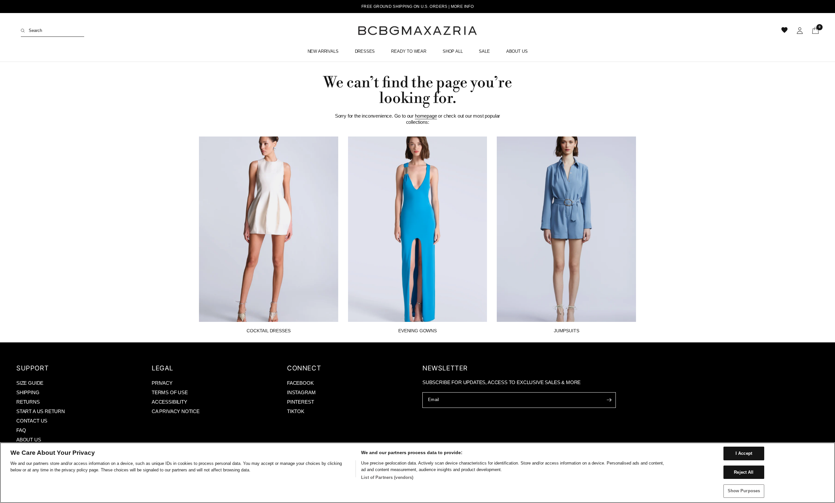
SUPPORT (32, 368)
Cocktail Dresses (268, 330)
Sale (484, 51)
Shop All (453, 51)
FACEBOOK (300, 383)
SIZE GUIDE (29, 383)
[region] (417, 472)
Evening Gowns (417, 330)
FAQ (21, 430)
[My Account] (800, 30)
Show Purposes (744, 490)
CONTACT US (31, 421)
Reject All (743, 472)
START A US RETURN (40, 411)
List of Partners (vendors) (387, 477)
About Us (517, 51)
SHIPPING (27, 392)
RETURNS (28, 402)
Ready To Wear (408, 51)
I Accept (744, 453)
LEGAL (162, 368)
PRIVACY (162, 383)
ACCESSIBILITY (169, 402)
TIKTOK (295, 411)
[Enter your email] (609, 400)
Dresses (365, 51)
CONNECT (304, 368)
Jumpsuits (566, 330)
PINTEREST (300, 402)
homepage (426, 116)
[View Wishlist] (785, 30)
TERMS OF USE (170, 392)
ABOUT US (28, 439)
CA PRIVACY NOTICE (176, 411)
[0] (813, 30)
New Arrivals (323, 51)
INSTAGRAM (301, 392)
